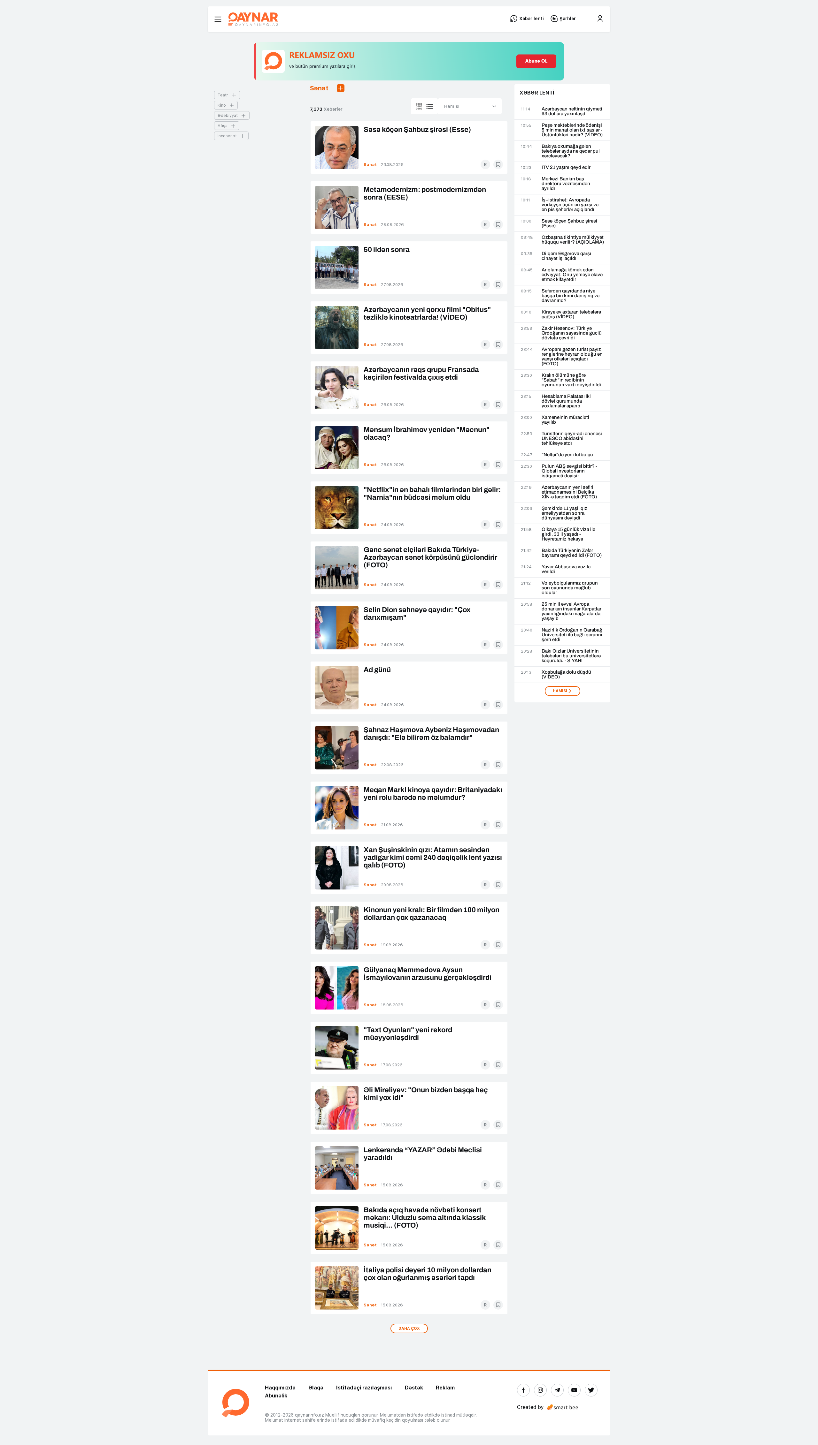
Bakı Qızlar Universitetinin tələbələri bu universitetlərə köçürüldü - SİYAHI (571, 656)
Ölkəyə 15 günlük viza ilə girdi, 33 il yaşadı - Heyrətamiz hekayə (568, 534)
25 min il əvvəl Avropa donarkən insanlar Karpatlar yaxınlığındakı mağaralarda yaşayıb (571, 611)
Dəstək (414, 1388)
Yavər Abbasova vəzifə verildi (566, 569)
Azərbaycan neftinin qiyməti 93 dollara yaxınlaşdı (572, 111)
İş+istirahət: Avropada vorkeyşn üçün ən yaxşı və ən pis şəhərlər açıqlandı (570, 205)
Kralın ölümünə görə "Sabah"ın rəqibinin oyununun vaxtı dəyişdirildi (571, 380)
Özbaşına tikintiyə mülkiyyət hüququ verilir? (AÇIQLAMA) (573, 240)
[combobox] (470, 106)
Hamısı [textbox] (451, 106)
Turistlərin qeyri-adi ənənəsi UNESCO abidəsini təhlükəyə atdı (572, 438)
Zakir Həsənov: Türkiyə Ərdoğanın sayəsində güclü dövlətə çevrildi (572, 333)
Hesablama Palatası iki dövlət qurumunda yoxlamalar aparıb (566, 401)
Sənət (370, 164)
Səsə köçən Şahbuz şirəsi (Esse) (569, 223)
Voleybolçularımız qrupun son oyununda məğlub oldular (570, 588)
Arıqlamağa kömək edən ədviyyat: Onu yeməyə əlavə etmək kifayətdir (572, 275)
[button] (340, 88)
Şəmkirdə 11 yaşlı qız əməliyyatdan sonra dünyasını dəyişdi (564, 513)
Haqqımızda (280, 1388)
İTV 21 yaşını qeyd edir (566, 167)
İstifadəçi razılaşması (364, 1388)
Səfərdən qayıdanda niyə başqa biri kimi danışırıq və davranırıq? (570, 296)
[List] (430, 106)
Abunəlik (276, 1396)
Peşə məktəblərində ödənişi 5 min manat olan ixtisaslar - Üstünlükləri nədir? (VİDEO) (572, 130)
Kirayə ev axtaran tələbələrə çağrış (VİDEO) (571, 314)
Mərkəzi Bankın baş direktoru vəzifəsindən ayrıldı (566, 184)
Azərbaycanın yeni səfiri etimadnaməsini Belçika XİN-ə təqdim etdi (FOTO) (569, 492)
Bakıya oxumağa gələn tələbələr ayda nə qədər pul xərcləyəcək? (571, 151)
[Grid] (419, 106)
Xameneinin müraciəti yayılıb (565, 420)
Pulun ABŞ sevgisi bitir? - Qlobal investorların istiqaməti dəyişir (569, 471)
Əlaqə (315, 1388)
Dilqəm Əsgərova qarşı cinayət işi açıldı (566, 256)
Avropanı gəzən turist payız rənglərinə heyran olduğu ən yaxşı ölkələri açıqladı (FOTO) (572, 356)
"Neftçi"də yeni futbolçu (567, 454)
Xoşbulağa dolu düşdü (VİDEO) (566, 674)
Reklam (445, 1388)
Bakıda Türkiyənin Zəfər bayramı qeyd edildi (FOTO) (572, 553)
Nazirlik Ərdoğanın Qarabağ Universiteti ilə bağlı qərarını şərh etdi (572, 635)
